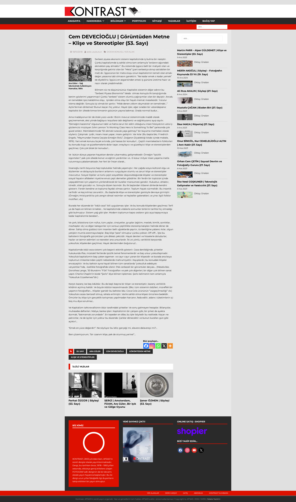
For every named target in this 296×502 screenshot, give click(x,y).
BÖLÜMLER (117, 21)
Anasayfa (74, 21)
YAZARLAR (174, 21)
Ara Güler (95, 351)
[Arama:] (212, 26)
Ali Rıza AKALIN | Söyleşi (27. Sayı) (197, 90)
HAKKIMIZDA (94, 21)
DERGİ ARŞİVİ (171, 493)
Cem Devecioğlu (115, 351)
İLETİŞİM (191, 21)
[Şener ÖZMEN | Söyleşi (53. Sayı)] (156, 385)
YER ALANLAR (153, 493)
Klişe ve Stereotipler (83, 357)
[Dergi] (103, 14)
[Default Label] (194, 450)
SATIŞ (185, 493)
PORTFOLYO (139, 21)
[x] (201, 450)
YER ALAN (129, 52)
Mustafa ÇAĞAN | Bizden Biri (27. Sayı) (199, 107)
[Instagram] (152, 346)
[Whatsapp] (158, 346)
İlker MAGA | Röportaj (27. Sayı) (195, 124)
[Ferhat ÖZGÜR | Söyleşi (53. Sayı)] (85, 385)
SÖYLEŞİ (157, 21)
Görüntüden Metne (139, 351)
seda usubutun (94, 52)
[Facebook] (146, 346)
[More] (170, 346)
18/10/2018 (77, 52)
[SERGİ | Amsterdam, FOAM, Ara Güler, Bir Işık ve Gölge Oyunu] (121, 385)
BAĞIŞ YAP (208, 21)
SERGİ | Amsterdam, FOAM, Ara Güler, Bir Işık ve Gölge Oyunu (120, 404)
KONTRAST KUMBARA (218, 493)
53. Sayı (80, 351)
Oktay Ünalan (201, 62)
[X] (164, 346)
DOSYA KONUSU (115, 52)
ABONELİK (198, 493)
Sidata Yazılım (213, 499)
